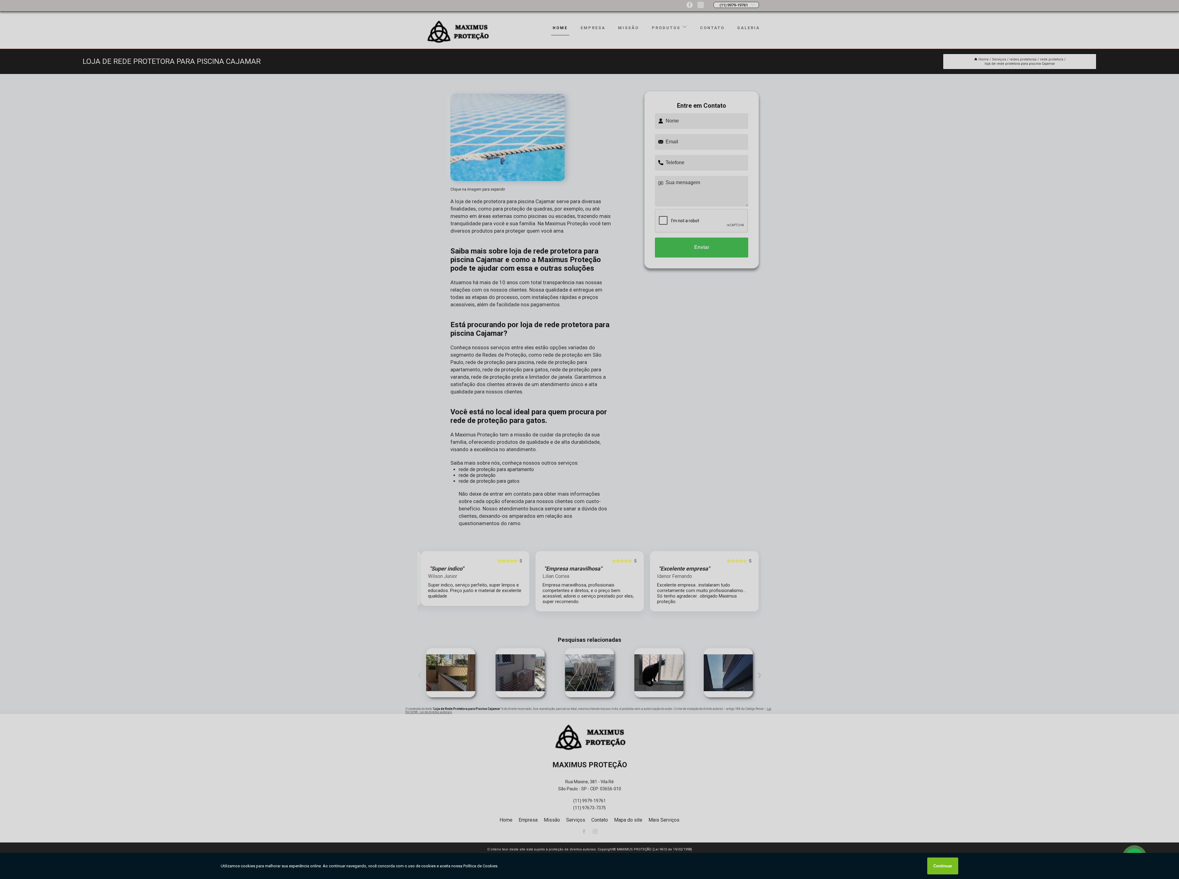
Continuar (942, 866)
